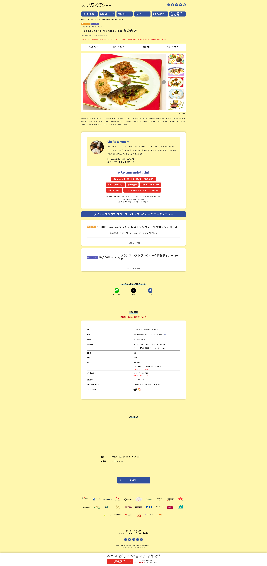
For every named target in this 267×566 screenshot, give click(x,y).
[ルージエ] (170, 510)
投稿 (133, 294)
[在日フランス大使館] (86, 502)
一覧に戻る (132, 480)
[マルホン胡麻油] (170, 502)
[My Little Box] (118, 518)
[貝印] (149, 510)
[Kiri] (107, 510)
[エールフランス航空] (107, 502)
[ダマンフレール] (159, 510)
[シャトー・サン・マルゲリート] (118, 510)
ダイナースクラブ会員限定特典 (176, 14)
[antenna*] (107, 518)
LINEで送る (116, 294)
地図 (165, 334)
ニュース (138, 14)
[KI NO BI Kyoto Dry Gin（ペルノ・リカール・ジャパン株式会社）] (159, 502)
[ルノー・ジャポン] (128, 502)
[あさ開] (180, 502)
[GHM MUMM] (118, 502)
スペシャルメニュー (120, 47)
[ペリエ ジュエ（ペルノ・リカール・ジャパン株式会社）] (149, 502)
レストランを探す (88, 14)
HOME (83, 19)
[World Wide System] (159, 518)
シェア (150, 294)
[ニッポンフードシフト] (139, 518)
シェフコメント (94, 47)
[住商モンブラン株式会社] (180, 510)
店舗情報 (146, 47)
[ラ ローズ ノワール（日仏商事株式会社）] (139, 510)
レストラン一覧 (93, 19)
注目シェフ (104, 14)
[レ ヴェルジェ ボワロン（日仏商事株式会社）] (128, 510)
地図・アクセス (172, 47)
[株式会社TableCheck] (149, 518)
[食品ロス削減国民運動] (128, 518)
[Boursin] (97, 510)
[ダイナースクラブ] (97, 502)
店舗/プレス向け (158, 14)
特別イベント (122, 14)
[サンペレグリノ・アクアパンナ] (139, 502)
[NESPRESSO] (86, 510)
